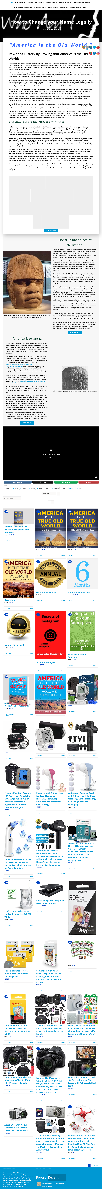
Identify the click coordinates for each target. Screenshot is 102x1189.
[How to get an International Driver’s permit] (51, 26)
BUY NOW (8, 541)
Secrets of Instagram (46, 662)
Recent (53, 1177)
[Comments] (62, 1177)
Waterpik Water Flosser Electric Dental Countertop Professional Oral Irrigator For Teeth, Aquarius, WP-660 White (17, 911)
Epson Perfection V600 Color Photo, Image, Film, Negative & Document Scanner (50, 900)
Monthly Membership (14, 645)
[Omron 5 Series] (50, 732)
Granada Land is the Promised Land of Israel (53, 1184)
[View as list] (52, 502)
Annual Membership (46, 592)
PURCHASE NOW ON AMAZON (10, 715)
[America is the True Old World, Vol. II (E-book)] (50, 689)
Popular (42, 1177)
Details (31, 541)
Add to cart (71, 555)
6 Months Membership (79, 592)
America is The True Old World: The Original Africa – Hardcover (17, 529)
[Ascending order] (58, 493)
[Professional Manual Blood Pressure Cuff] (18, 732)
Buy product (72, 711)
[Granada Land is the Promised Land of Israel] (39, 1184)
